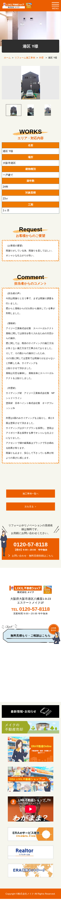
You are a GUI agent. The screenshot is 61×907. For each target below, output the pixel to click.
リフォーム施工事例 (25, 57)
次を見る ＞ (31, 506)
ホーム (7, 57)
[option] (30, 82)
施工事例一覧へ (31, 493)
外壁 (41, 57)
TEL (30, 609)
